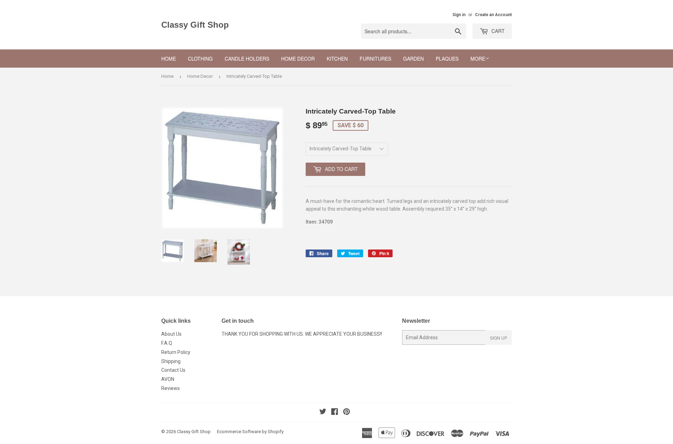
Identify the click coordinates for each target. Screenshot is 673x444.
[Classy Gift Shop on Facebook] (334, 412)
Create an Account (493, 14)
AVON (167, 379)
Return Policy (175, 352)
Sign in (459, 14)
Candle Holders (247, 58)
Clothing (200, 58)
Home (168, 58)
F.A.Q (166, 343)
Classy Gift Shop (195, 24)
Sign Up (498, 338)
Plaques (447, 58)
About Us (171, 334)
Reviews (170, 388)
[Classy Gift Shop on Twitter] (322, 412)
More (477, 58)
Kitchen (337, 58)
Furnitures (375, 58)
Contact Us (173, 370)
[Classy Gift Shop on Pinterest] (346, 412)
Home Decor (298, 58)
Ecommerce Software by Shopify (250, 431)
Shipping (171, 361)
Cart (497, 30)
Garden (413, 58)
